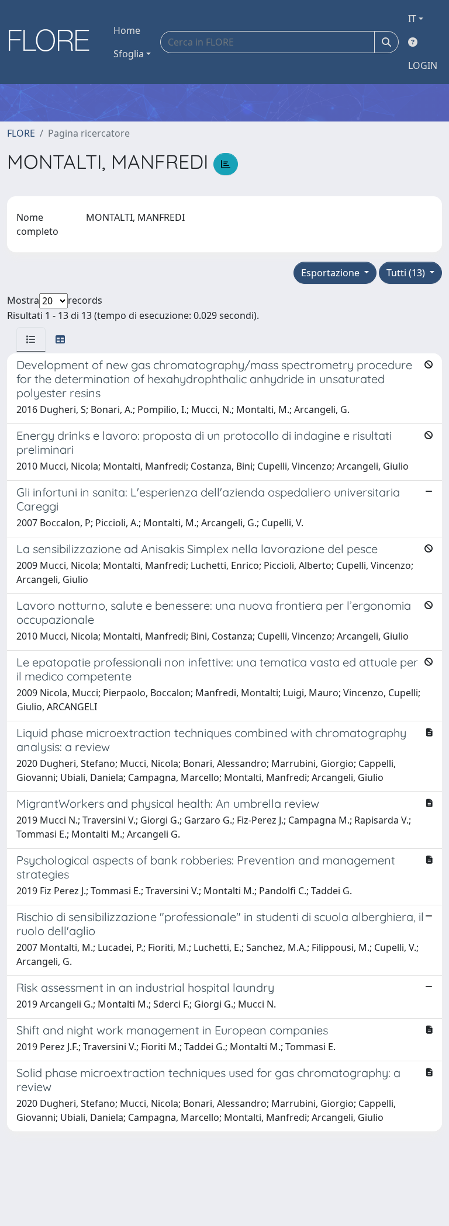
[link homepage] (53, 42)
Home (126, 30)
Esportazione (331, 272)
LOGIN (422, 65)
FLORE (21, 133)
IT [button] (412, 18)
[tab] (31, 339)
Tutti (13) (406, 272)
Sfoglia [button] (128, 53)
